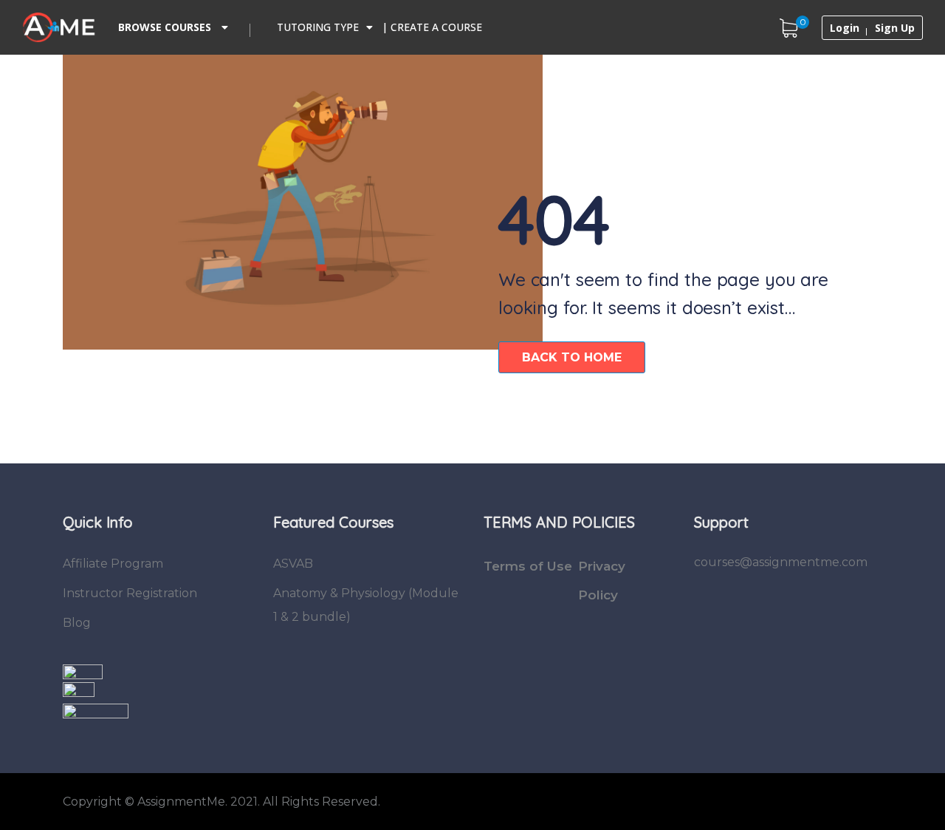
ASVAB (293, 564)
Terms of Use (528, 566)
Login (844, 28)
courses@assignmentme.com (780, 562)
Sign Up (895, 28)
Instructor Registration (130, 593)
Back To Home (572, 357)
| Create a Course (432, 27)
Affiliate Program (113, 564)
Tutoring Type (318, 27)
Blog (77, 623)
